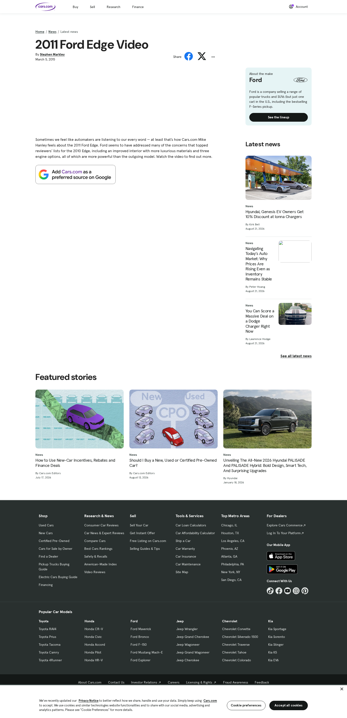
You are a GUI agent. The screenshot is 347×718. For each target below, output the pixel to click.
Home (39, 32)
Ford (134, 621)
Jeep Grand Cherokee (192, 637)
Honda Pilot (93, 652)
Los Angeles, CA (232, 541)
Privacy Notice (88, 701)
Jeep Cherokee (187, 660)
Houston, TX (230, 533)
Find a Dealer (48, 556)
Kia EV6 (273, 660)
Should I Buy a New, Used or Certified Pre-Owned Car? (172, 463)
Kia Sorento (276, 637)
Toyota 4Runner (50, 660)
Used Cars (46, 525)
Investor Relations (144, 682)
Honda (89, 621)
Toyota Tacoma (49, 644)
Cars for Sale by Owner (55, 548)
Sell (92, 7)
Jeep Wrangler (187, 629)
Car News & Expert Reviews (104, 533)
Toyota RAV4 (47, 629)
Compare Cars (95, 541)
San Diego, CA (231, 580)
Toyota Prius (47, 637)
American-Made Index (100, 564)
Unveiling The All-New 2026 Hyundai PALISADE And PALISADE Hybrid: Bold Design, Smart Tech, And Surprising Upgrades (264, 465)
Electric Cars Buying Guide (58, 577)
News (52, 32)
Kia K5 (272, 652)
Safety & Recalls (95, 556)
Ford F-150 (139, 644)
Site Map (182, 572)
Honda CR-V (94, 629)
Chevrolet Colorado (236, 660)
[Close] (342, 689)
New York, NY (230, 572)
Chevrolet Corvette (236, 629)
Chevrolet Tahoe (234, 652)
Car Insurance (186, 556)
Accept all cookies (289, 705)
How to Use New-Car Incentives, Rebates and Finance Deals (75, 463)
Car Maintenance (188, 564)
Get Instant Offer (142, 533)
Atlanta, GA (229, 556)
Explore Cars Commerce (285, 525)
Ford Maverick (141, 629)
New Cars (46, 533)
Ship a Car (183, 541)
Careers (173, 682)
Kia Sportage (277, 629)
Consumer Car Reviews (101, 525)
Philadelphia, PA (232, 564)
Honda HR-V (94, 660)
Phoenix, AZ (229, 548)
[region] (173, 701)
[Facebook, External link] (278, 590)
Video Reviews (94, 572)
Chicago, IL (229, 525)
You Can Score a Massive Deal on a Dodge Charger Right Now (259, 321)
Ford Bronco (140, 637)
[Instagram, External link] (296, 590)
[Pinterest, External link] (304, 590)
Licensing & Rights (199, 682)
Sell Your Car (139, 525)
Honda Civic (93, 637)
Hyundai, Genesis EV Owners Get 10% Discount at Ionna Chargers (274, 214)
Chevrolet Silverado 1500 (240, 637)
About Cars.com (90, 682)
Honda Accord (95, 644)
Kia (270, 621)
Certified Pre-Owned (54, 541)
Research (113, 7)
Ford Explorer (140, 660)
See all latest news (296, 355)
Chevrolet (229, 621)
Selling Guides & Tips (145, 548)
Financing (46, 585)
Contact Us (116, 682)
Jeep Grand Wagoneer (192, 652)
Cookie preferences (246, 705)
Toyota (43, 621)
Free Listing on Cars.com (148, 541)
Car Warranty (185, 548)
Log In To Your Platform (284, 533)
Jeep (180, 621)
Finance (138, 7)
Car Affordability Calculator (195, 533)
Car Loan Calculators (191, 525)
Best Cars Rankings (98, 548)
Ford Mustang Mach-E (147, 652)
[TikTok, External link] (270, 590)
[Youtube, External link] (287, 590)
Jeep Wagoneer (187, 644)
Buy (75, 7)
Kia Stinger (276, 644)
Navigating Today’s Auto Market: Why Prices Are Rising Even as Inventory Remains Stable (258, 264)
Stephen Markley (52, 54)
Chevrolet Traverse (236, 644)
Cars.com (210, 701)
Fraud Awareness (235, 682)
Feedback (262, 682)
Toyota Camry (49, 652)
